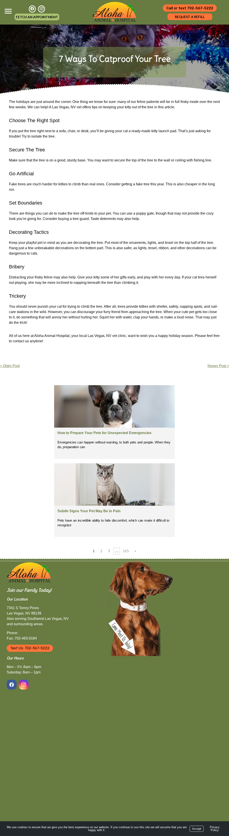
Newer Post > (218, 366)
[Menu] (8, 11)
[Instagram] (41, 8)
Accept (196, 828)
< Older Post (10, 366)
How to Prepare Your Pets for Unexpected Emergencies (104, 433)
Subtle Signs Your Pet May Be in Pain (89, 511)
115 (126, 551)
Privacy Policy (215, 829)
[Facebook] (32, 8)
